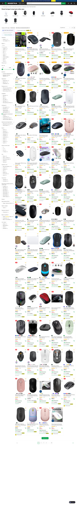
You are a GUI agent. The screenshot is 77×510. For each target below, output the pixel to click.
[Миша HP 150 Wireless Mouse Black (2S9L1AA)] (45, 327)
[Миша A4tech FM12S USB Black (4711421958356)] (69, 269)
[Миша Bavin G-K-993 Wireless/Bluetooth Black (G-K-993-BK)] (57, 356)
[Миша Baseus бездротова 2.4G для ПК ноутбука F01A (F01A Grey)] (69, 211)
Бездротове (6, 80)
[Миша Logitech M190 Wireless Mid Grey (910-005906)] (57, 69)
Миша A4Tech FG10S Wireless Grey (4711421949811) (20, 191)
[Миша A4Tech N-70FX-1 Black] (32, 125)
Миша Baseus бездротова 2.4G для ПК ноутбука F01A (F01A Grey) (69, 221)
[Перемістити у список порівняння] (25, 35)
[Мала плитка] (74, 28)
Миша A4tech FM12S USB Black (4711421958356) (69, 279)
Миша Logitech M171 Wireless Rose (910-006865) (69, 136)
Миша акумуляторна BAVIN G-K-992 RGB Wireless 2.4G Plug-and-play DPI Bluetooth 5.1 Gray (45, 221)
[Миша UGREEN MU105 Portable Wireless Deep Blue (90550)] (57, 125)
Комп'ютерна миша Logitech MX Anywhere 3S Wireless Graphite (32, 366)
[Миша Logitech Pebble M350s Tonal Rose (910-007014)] (20, 385)
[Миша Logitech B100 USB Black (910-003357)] (20, 69)
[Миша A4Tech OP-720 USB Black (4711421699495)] (32, 181)
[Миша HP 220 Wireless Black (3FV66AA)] (32, 327)
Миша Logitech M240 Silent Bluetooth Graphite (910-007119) (57, 49)
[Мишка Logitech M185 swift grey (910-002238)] (20, 153)
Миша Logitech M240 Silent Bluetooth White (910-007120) (44, 366)
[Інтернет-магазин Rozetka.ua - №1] (11, 3)
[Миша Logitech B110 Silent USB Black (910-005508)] (32, 211)
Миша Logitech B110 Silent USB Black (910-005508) (32, 221)
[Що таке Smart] (30, 30)
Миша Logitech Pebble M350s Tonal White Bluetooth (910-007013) (32, 164)
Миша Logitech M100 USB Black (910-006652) (20, 136)
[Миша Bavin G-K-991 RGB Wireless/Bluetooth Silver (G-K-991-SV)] (20, 269)
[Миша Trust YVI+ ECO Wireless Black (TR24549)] (20, 327)
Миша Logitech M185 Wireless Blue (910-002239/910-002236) (57, 250)
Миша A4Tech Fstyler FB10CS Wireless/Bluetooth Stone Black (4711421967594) (69, 308)
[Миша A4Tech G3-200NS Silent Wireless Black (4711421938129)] (57, 327)
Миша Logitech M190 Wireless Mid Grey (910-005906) (57, 79)
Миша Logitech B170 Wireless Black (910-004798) (20, 107)
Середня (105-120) (7, 89)
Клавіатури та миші (25, 6)
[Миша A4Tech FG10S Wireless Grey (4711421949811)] (20, 181)
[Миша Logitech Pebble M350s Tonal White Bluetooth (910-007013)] (32, 153)
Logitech (5, 48)
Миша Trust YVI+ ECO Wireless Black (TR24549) (20, 337)
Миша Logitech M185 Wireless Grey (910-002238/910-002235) (32, 49)
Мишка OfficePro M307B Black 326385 (69, 164)
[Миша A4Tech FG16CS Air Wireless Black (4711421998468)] (20, 414)
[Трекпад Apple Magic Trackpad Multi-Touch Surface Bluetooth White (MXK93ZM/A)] (32, 240)
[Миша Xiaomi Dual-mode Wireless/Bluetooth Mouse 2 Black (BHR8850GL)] (45, 96)
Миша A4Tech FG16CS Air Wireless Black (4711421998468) (20, 424)
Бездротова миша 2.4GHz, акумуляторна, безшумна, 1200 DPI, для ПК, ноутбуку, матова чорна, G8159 (20, 221)
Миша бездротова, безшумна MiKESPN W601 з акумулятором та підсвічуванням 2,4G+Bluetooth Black (20, 366)
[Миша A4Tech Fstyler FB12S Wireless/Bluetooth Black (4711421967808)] (69, 181)
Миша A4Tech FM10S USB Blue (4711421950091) (44, 279)
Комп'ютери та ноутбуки (7, 6)
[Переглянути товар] (27, 47)
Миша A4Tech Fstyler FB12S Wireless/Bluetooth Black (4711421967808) (68, 192)
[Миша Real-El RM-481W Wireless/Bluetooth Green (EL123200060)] (69, 327)
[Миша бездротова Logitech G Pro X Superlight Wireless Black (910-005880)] (32, 385)
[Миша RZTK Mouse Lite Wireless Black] (32, 96)
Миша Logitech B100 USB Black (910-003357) (20, 79)
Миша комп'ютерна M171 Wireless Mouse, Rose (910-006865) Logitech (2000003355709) (44, 425)
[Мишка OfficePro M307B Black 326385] (69, 153)
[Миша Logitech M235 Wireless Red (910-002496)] (45, 298)
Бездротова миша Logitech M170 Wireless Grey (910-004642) (57, 221)
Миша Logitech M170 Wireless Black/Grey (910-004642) (69, 49)
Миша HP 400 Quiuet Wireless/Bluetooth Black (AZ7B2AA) (56, 395)
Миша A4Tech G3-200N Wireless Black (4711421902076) (69, 395)
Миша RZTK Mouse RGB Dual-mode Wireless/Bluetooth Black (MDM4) (44, 79)
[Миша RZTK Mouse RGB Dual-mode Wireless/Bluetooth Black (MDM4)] (45, 69)
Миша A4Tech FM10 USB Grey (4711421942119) (69, 366)
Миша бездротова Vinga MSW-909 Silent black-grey (32, 308)
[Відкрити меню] (3, 3)
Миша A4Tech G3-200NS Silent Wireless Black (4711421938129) (57, 337)
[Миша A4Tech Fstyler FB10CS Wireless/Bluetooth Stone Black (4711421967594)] (69, 298)
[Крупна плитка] (72, 28)
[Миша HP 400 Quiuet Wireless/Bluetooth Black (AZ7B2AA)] (57, 385)
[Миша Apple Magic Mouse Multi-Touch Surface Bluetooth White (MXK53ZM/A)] (69, 96)
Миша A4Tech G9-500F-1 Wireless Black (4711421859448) (69, 250)
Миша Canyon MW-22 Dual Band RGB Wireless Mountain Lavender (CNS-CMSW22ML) (32, 425)
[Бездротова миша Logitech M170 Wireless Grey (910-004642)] (57, 211)
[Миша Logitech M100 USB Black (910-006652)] (20, 125)
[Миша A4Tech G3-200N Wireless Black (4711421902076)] (69, 385)
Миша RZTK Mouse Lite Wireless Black (32, 107)
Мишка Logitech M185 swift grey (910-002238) (20, 164)
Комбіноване (6, 83)
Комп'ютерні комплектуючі (17, 6)
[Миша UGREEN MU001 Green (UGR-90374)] (45, 240)
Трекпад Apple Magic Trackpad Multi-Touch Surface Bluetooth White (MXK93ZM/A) (32, 250)
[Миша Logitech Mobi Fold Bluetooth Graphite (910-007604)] (45, 39)
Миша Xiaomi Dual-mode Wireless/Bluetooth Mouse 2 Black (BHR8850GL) (44, 107)
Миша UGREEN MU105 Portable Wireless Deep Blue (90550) (57, 136)
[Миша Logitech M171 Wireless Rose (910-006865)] (69, 125)
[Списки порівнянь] (71, 3)
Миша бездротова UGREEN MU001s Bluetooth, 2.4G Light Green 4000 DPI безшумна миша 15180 (57, 107)
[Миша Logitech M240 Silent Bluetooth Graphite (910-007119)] (57, 39)
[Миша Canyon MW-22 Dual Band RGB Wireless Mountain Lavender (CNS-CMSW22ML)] (32, 414)
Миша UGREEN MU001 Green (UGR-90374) (44, 250)
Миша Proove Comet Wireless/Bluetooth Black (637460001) (19, 308)
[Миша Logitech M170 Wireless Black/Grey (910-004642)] (69, 39)
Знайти (63, 3)
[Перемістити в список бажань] (25, 33)
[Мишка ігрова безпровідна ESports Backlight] (57, 298)
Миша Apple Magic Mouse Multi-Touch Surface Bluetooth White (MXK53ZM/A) (69, 107)
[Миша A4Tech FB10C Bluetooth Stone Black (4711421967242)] (57, 181)
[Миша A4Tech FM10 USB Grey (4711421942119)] (69, 356)
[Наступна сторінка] (73, 443)
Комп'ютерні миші (32, 6)
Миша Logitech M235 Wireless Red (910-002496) (44, 308)
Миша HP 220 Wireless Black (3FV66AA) (32, 337)
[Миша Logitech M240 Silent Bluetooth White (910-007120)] (45, 356)
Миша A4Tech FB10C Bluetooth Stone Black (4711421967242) (57, 191)
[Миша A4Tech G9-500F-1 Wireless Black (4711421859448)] (69, 240)
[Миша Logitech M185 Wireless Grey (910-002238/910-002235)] (32, 39)
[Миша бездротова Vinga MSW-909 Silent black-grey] (32, 298)
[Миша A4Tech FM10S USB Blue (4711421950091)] (45, 269)
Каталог (23, 3)
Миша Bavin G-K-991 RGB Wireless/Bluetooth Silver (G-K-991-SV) (20, 279)
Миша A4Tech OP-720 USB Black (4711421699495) (32, 191)
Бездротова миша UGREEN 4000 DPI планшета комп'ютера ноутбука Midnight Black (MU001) (32, 279)
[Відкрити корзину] (74, 3)
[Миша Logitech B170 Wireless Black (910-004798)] (20, 96)
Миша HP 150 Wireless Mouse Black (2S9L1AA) (44, 337)
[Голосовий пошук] (60, 3)
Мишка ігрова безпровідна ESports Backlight (56, 308)
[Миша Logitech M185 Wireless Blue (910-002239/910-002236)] (57, 240)
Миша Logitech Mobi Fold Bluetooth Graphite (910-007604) (44, 49)
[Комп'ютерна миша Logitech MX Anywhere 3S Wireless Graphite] (32, 356)
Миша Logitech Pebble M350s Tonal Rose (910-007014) (20, 395)
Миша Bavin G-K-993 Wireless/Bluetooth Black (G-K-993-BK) (57, 366)
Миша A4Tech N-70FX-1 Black (32, 135)
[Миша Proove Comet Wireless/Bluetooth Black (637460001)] (20, 298)
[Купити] (25, 53)
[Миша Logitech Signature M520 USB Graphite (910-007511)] (20, 240)
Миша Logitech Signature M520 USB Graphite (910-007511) (20, 250)
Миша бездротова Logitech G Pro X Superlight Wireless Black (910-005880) (32, 395)
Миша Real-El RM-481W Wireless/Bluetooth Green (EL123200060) (68, 337)
